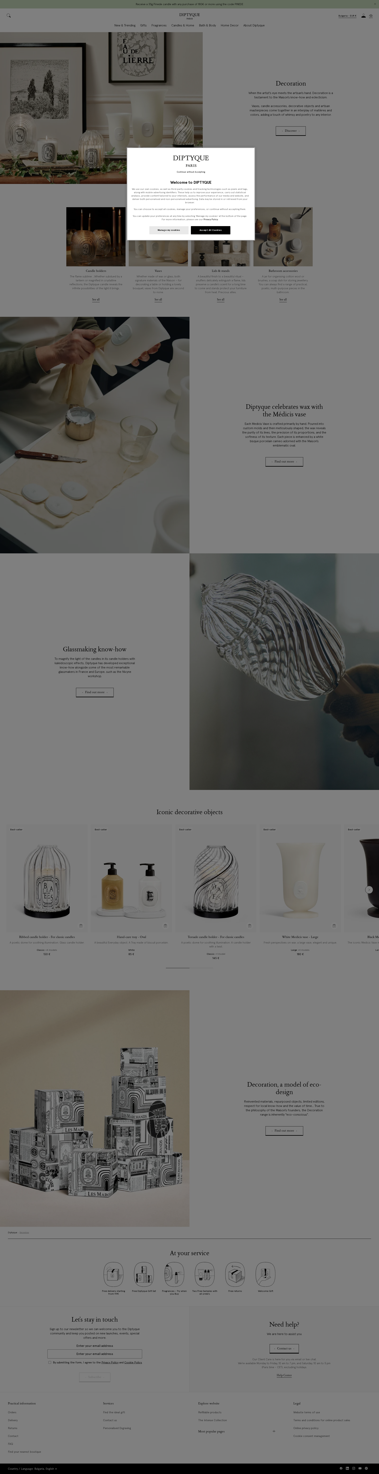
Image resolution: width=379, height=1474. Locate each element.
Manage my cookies (169, 230)
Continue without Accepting (191, 172)
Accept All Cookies (211, 230)
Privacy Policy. (211, 219)
